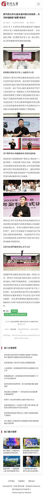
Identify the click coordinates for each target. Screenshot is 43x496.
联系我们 (21, 481)
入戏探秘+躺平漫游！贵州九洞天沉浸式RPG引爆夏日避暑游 (31, 470)
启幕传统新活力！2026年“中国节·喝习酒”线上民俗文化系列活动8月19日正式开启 (21, 406)
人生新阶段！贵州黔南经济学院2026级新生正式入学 (21, 369)
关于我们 (11, 481)
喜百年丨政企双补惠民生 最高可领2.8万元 (20, 400)
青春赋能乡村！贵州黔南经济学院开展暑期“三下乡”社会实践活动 (21, 377)
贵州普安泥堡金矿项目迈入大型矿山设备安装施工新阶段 (21, 414)
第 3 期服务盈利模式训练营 (16, 314)
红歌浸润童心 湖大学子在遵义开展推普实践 (20, 363)
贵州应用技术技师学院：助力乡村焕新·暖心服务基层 (21, 385)
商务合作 (31, 481)
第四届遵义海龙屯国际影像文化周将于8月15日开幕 (31, 452)
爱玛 (15, 311)
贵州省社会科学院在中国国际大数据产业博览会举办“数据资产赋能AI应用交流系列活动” (21, 356)
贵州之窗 (13, 329)
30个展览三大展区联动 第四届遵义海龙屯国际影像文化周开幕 (21, 422)
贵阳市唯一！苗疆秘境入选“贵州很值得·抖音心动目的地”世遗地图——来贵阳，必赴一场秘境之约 (11, 470)
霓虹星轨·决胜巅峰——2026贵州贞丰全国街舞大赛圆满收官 (21, 393)
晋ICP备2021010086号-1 (21, 489)
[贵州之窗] (9, 4)
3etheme (28, 492)
